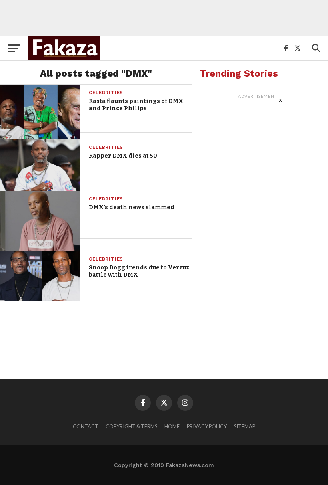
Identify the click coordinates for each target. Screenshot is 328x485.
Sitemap (244, 426)
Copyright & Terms (131, 426)
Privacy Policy (207, 426)
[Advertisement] (164, 18)
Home (172, 426)
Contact (85, 426)
